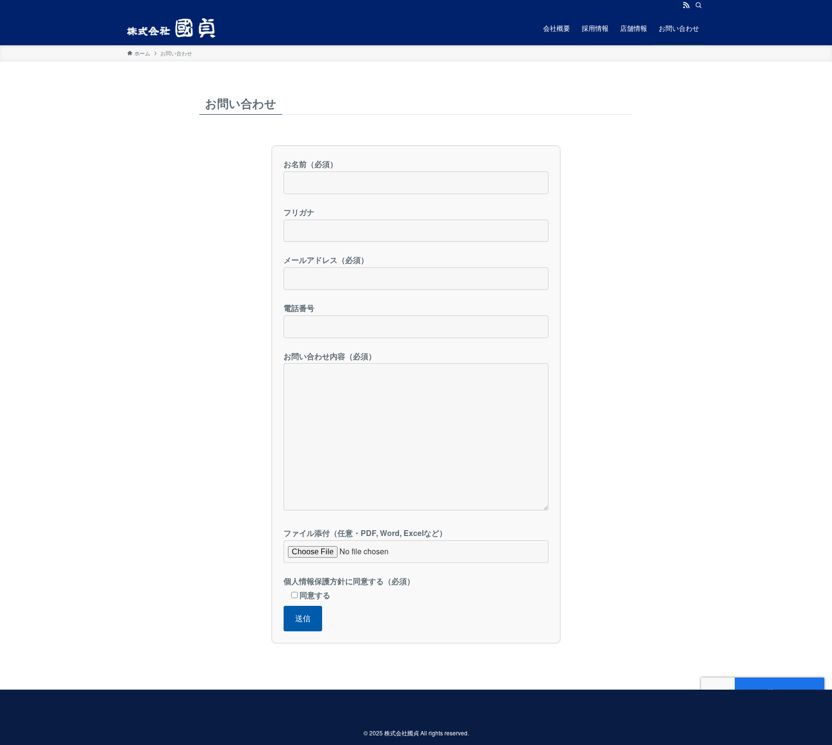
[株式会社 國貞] (171, 28)
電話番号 (299, 308)
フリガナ (299, 212)
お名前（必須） (311, 164)
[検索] (698, 5)
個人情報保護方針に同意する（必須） (349, 588)
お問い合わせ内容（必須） (330, 356)
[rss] (686, 5)
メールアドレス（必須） (326, 259)
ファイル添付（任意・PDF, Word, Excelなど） (365, 532)
